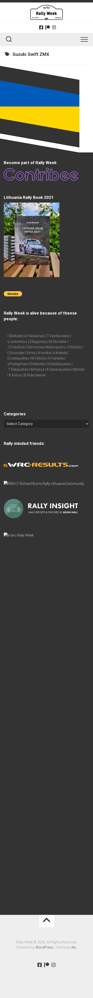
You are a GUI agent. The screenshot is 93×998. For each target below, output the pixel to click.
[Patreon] (47, 27)
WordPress (45, 947)
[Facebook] (41, 27)
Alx (73, 947)
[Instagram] (54, 27)
